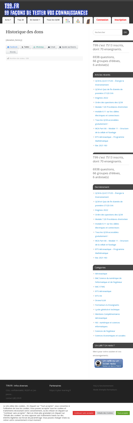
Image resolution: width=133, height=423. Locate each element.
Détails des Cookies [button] (105, 413)
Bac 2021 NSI (101, 145)
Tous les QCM (53, 20)
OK (124, 32)
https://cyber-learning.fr (60, 390)
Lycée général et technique (107, 309)
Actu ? (8, 20)
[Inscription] (120, 17)
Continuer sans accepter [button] (84, 413)
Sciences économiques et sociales (110, 335)
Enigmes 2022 (101, 97)
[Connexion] (102, 17)
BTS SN (98, 295)
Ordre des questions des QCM (109, 102)
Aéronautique (101, 273)
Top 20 (20, 20)
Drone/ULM (100, 300)
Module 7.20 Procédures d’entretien (111, 107)
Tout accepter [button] (122, 413)
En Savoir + (35, 20)
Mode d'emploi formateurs (105, 389)
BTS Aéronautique (103, 291)
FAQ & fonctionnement (103, 385)
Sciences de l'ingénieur (105, 331)
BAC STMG (100, 286)
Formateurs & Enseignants (107, 305)
